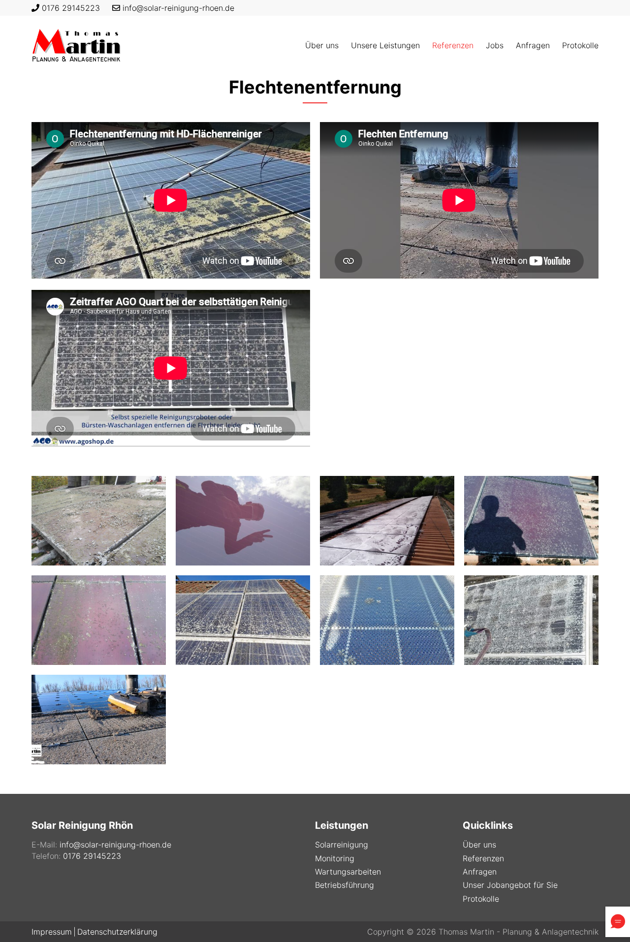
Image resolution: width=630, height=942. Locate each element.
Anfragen (480, 872)
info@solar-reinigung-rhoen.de (178, 8)
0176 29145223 (71, 8)
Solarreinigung (341, 844)
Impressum (52, 932)
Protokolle (481, 899)
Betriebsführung (344, 885)
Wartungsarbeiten (348, 872)
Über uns (479, 844)
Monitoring (334, 858)
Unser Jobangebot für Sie (510, 885)
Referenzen (483, 858)
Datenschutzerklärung (117, 932)
